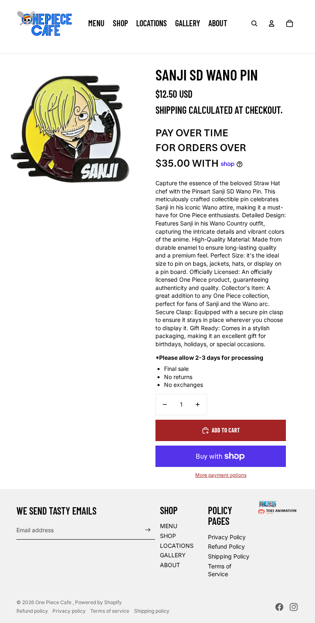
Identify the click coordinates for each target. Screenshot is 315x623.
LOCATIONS (177, 545)
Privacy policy (69, 611)
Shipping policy (151, 611)
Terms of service (109, 611)
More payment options (221, 475)
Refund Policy (226, 546)
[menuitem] (96, 23)
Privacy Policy (227, 536)
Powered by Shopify (98, 602)
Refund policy (32, 611)
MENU (168, 525)
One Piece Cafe (54, 602)
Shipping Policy (228, 556)
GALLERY (173, 555)
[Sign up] (148, 530)
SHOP (168, 535)
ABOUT (170, 564)
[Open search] (254, 23)
